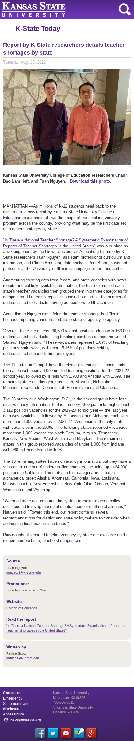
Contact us (12, 693)
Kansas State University (57, 9)
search (124, 9)
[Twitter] (53, 733)
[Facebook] (40, 733)
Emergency (12, 698)
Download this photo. (90, 181)
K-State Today (38, 28)
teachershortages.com (62, 540)
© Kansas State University (73, 707)
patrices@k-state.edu (22, 658)
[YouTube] (66, 733)
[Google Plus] (91, 733)
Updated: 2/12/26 (66, 712)
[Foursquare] (79, 733)
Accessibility (13, 714)
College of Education (21, 608)
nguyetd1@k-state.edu (23, 572)
